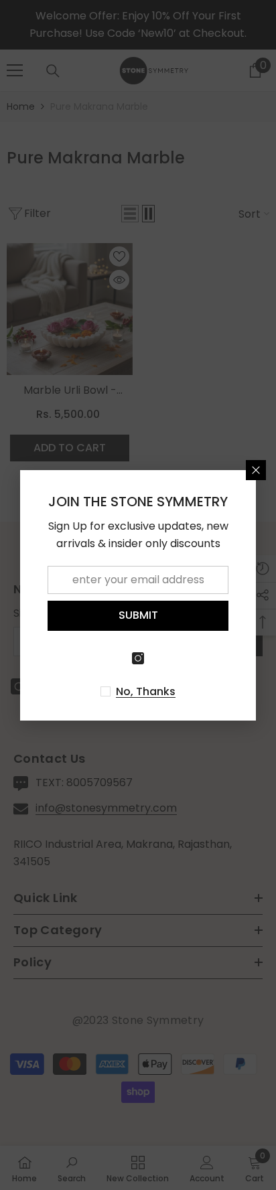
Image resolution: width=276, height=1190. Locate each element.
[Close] (256, 470)
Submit (138, 615)
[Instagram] (138, 658)
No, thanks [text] (146, 691)
